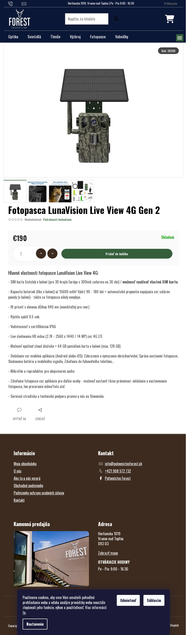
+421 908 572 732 (118, 470)
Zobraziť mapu (108, 552)
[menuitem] (13, 37)
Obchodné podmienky (28, 485)
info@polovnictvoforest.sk (123, 463)
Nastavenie (35, 624)
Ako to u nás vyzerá (27, 478)
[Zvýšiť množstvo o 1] (41, 253)
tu (24, 612)
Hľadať (115, 19)
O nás (17, 470)
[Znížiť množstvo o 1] (52, 253)
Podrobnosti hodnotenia (57, 219)
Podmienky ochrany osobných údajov (39, 492)
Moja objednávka (25, 463)
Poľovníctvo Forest (118, 478)
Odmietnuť (128, 600)
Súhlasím (154, 600)
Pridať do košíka (117, 253)
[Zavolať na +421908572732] (15, 3)
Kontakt (19, 500)
